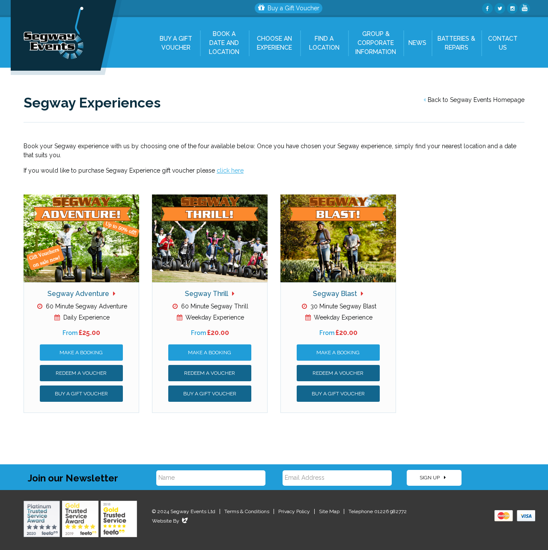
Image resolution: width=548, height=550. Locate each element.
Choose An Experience (274, 43)
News (417, 42)
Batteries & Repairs (456, 43)
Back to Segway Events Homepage (476, 99)
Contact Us (503, 43)
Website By (170, 521)
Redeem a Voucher (81, 373)
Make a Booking (81, 353)
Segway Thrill (207, 294)
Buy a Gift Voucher (293, 8)
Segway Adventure (79, 294)
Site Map (329, 511)
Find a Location (324, 43)
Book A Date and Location (224, 42)
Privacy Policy (294, 511)
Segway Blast (336, 294)
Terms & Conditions (246, 511)
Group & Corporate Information (375, 42)
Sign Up (430, 478)
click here (230, 170)
